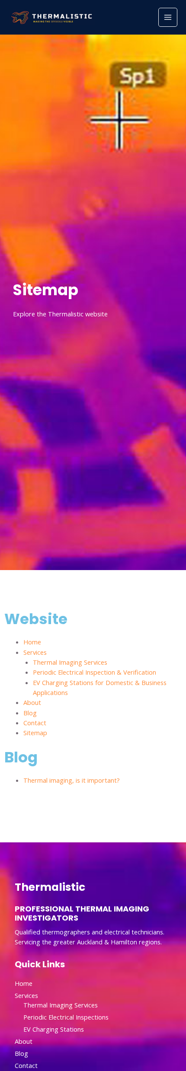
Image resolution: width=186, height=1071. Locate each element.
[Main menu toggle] (167, 17)
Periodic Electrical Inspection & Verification (94, 672)
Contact (34, 722)
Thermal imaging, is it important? (71, 780)
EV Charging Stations (53, 1029)
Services (35, 652)
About (32, 702)
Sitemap (35, 732)
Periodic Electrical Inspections (66, 1017)
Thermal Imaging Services (70, 662)
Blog (30, 712)
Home (32, 642)
